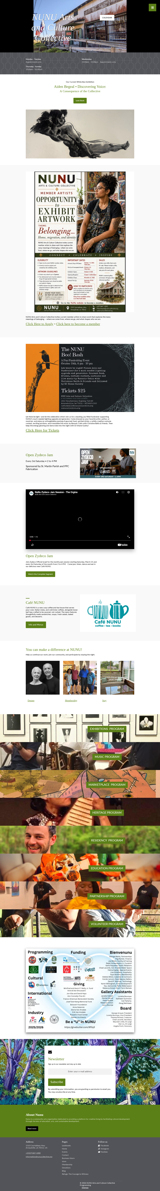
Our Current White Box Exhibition (80, 82)
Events (64, 1152)
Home (64, 1149)
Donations (66, 1168)
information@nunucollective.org (39, 1157)
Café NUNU (35, 602)
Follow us (102, 1141)
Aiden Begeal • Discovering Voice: (80, 88)
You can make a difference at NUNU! (54, 649)
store (64, 1161)
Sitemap (85, 1188)
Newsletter (56, 1059)
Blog (64, 1171)
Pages (64, 1141)
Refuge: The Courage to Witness (75, 1174)
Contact (65, 1155)
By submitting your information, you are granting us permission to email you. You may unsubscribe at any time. (79, 1090)
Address (29, 1141)
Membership (67, 1165)
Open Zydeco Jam (39, 455)
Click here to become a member (78, 324)
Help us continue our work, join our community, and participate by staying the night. (60, 655)
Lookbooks (66, 1146)
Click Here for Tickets (42, 430)
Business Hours (68, 1158)
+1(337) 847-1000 (33, 1153)
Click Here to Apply (39, 324)
